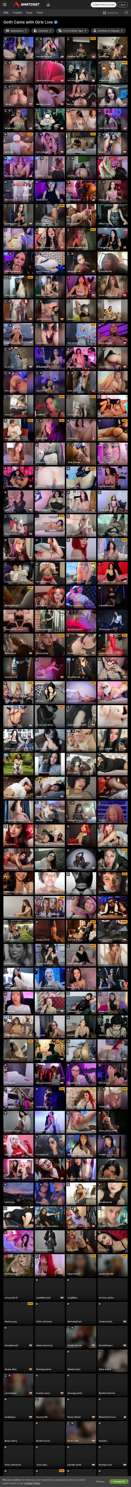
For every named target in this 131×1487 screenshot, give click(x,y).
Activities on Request (108, 30)
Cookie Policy (32, 1483)
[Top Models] (48, 4)
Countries (43, 30)
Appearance (17, 30)
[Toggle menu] (5, 4)
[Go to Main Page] (27, 4)
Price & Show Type (73, 30)
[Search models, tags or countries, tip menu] (126, 12)
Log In (122, 4)
